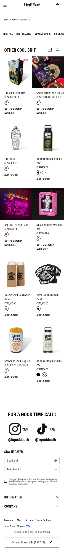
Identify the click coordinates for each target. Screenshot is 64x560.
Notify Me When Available (13, 110)
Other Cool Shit (25, 20)
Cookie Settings (43, 520)
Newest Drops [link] (42, 33)
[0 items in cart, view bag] (57, 5)
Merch (14, 20)
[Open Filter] (57, 50)
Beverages (9, 520)
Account (29, 520)
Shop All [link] (8, 33)
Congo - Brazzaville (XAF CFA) (28, 542)
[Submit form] (55, 460)
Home (6, 20)
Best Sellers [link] (23, 33)
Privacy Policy (23, 483)
